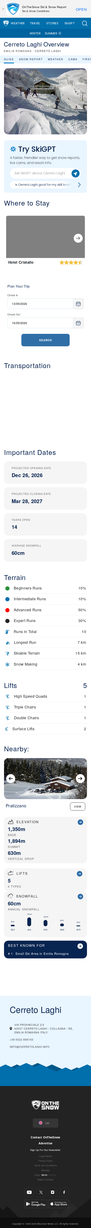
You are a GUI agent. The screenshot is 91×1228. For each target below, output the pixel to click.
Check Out (13, 314)
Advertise (46, 1143)
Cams (72, 59)
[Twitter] (41, 1192)
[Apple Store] (59, 1203)
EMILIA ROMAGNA (18, 51)
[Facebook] (64, 1192)
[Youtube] (29, 1192)
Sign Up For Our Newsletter (45, 1150)
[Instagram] (52, 1192)
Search (45, 340)
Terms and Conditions (45, 1165)
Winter (35, 33)
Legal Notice (45, 1156)
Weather (18, 23)
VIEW (77, 806)
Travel (35, 23)
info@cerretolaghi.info (30, 1046)
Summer (51, 33)
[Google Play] (36, 1203)
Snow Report (31, 59)
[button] (84, 23)
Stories (52, 23)
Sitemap (45, 1170)
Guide (9, 59)
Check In (12, 295)
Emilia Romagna (56, 953)
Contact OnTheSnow (45, 1137)
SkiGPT (70, 23)
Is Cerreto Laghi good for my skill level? (43, 185)
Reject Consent (45, 1179)
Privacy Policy (45, 1160)
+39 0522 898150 (21, 1039)
